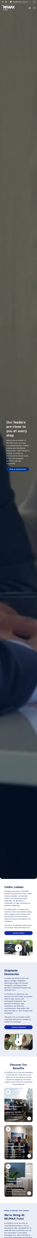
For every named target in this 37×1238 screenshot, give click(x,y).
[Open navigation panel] (34, 8)
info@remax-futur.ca (20, 2)
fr (34, 2)
